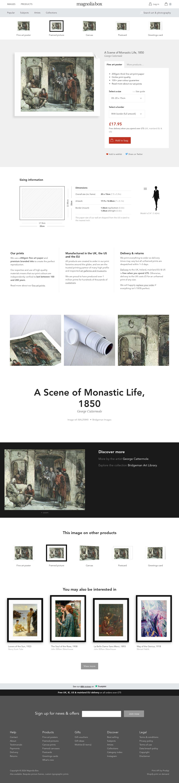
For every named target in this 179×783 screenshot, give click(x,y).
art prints (137, 83)
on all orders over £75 (89, 692)
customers (70, 282)
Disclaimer (144, 756)
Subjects (24, 12)
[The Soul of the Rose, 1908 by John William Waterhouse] (68, 619)
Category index (114, 752)
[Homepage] (89, 4)
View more (90, 666)
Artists (37, 12)
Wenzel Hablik (143, 649)
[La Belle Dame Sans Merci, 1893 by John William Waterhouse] (111, 620)
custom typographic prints (56, 774)
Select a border (116, 107)
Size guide (140, 91)
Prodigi (166, 770)
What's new (48, 760)
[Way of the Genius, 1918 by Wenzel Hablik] (154, 619)
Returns (13, 756)
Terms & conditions (148, 737)
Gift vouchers (81, 737)
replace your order (145, 285)
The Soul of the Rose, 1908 (64, 646)
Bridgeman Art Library (142, 465)
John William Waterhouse (62, 649)
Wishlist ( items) (83, 744)
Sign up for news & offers (57, 713)
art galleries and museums (93, 270)
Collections (51, 12)
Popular (11, 12)
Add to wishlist (115, 154)
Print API (155, 770)
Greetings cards (50, 756)
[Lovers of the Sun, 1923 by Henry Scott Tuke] (25, 620)
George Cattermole (113, 56)
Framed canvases (51, 748)
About (13, 741)
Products (26, 4)
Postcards (47, 752)
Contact (14, 737)
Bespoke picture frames (33, 774)
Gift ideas (79, 741)
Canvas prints (49, 744)
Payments (15, 748)
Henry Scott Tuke (15, 649)
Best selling (113, 737)
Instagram (112, 756)
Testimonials (16, 744)
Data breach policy (148, 748)
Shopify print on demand (158, 774)
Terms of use (145, 744)
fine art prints (38, 285)
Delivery (124, 269)
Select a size (127, 91)
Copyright (144, 752)
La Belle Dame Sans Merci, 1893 (110, 646)
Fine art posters (50, 737)
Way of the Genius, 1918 (149, 646)
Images (11, 4)
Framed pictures (50, 741)
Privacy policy (146, 741)
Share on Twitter (135, 154)
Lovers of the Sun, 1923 (19, 646)
